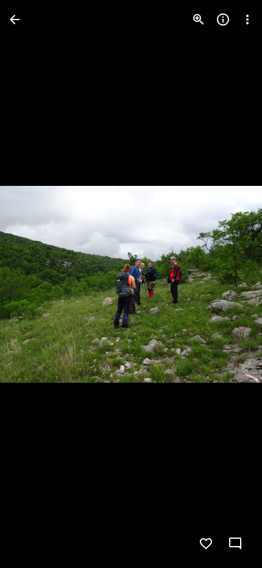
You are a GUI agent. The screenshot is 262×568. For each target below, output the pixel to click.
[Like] (206, 543)
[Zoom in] (198, 19)
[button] (34, 284)
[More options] (247, 19)
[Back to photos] (14, 19)
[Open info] (223, 19)
